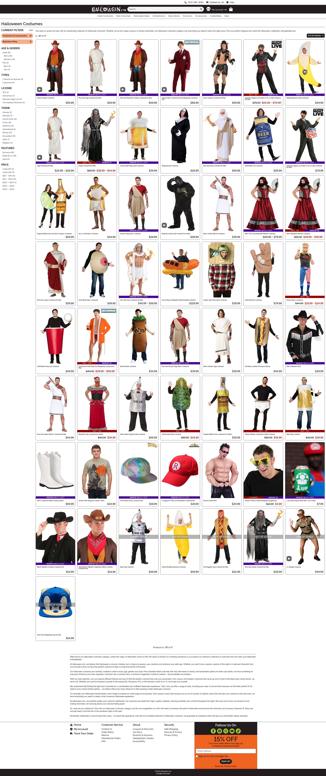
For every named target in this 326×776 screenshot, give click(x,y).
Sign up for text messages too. (213, 756)
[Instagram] (225, 731)
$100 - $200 (8, 182)
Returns (105, 735)
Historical (6, 126)
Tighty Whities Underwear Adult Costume (260, 434)
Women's (8, 59)
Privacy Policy (171, 735)
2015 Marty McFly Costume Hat (131, 501)
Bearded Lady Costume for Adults (91, 434)
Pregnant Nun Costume (170, 166)
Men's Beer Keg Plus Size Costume (132, 434)
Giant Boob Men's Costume (88, 300)
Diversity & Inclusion (142, 735)
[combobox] (163, 9)
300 (4, 92)
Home (77, 724)
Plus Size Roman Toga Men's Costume (175, 366)
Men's (6, 56)
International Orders (111, 738)
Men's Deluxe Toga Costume (213, 366)
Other (5, 139)
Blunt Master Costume (128, 366)
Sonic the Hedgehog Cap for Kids (49, 635)
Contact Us (215, 2)
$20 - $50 (7, 176)
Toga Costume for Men (45, 166)
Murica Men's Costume (295, 300)
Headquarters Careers (143, 738)
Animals (6, 112)
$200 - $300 (8, 186)
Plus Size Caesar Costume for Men (49, 300)
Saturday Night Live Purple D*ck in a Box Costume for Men (263, 98)
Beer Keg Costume (127, 567)
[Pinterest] (219, 731)
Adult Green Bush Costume (171, 434)
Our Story (137, 732)
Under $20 (7, 172)
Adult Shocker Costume (253, 300)
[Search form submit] (201, 9)
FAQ (103, 741)
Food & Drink (8, 119)
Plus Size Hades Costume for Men (257, 567)
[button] (216, 9)
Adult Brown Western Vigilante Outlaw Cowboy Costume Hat (96, 567)
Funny (5, 122)
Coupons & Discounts (143, 729)
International (8, 129)
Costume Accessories (12, 79)
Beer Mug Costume (293, 434)
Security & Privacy (173, 732)
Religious (6, 143)
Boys (6, 66)
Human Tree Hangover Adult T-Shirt (91, 501)
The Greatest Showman (12, 103)
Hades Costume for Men (87, 166)
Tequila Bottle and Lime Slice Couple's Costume (54, 234)
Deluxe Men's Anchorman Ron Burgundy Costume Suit (180, 98)
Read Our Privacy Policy (226, 766)
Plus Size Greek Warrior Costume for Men (51, 434)
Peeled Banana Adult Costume (298, 98)
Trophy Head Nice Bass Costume (215, 300)
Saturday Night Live (11, 99)
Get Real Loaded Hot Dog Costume (257, 366)
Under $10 (7, 169)
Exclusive (6, 152)
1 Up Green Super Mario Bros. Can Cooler (301, 501)
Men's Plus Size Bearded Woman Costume (260, 234)
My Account (81, 729)
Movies (5, 133)
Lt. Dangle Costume (294, 567)
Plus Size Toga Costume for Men (90, 98)
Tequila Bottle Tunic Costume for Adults (217, 434)
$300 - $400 (8, 189)
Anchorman (7, 96)
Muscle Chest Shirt (210, 501)
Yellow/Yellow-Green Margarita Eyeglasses (261, 501)
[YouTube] (232, 731)
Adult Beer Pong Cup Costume (48, 366)
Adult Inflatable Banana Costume (174, 567)
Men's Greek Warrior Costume (214, 234)
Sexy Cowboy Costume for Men (214, 98)
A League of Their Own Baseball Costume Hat (178, 501)
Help (232, 2)
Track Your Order (83, 733)
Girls (6, 69)
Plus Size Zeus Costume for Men (214, 166)
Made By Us (8, 156)
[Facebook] (213, 731)
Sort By (314, 36)
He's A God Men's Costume (88, 234)
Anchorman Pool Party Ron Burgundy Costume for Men (96, 367)
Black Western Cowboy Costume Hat (50, 567)
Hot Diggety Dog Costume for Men (215, 567)
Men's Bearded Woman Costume (298, 234)
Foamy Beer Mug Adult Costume (132, 166)
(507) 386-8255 (195, 2)
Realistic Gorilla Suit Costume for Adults (176, 234)
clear (31, 30)
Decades (6, 116)
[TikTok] (238, 731)
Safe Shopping (171, 729)
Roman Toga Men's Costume (130, 234)
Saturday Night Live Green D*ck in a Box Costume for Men (304, 166)
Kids (4, 63)
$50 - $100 (8, 179)
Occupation (7, 136)
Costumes (7, 83)
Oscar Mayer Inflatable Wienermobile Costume (179, 300)
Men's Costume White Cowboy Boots (50, 501)
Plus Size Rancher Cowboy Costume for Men (136, 98)
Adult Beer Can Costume (253, 166)
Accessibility (139, 741)
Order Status (107, 732)
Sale (4, 159)
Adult (5, 52)
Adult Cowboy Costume (45, 98)
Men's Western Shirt (294, 366)
